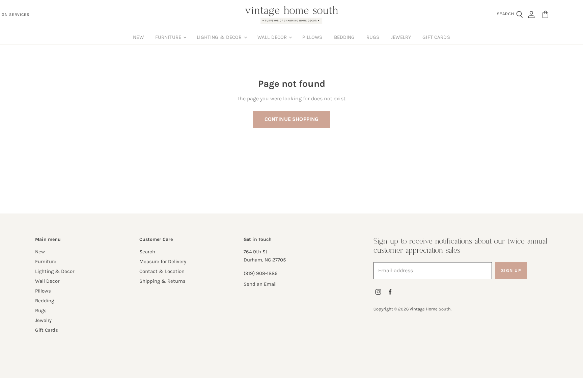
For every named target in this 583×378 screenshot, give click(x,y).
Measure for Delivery (162, 261)
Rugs (373, 37)
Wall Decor (272, 37)
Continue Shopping (292, 119)
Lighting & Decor (220, 37)
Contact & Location (162, 271)
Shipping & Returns (162, 281)
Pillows (312, 37)
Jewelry (401, 37)
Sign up (511, 270)
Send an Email (260, 284)
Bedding (344, 37)
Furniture (169, 37)
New (138, 37)
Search (147, 252)
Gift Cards (436, 37)
